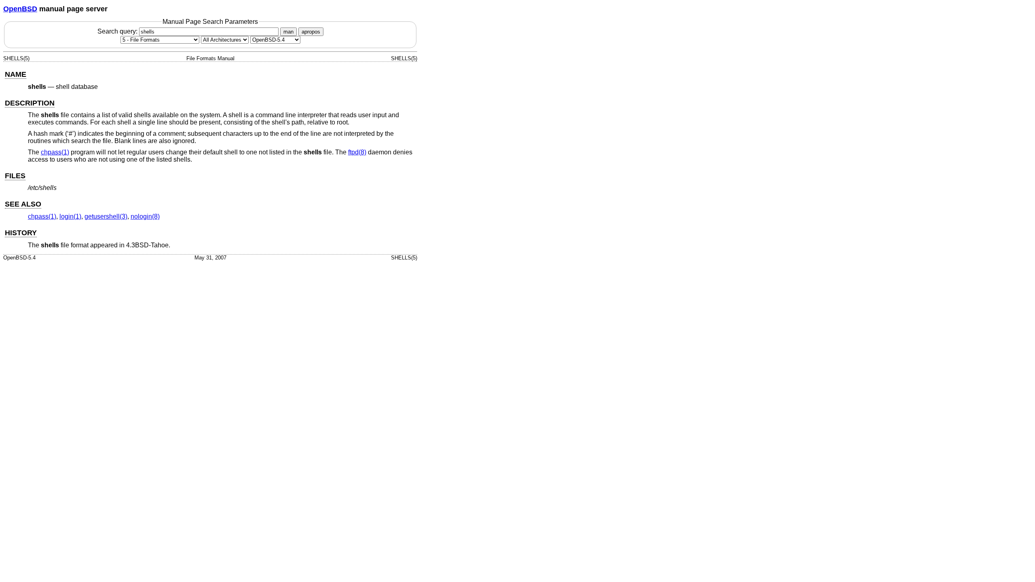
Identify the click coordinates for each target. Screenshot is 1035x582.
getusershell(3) (105, 216)
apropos (311, 32)
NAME (15, 74)
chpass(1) (55, 152)
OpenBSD (20, 9)
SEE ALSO (23, 204)
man (288, 32)
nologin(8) (145, 216)
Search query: (118, 31)
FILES (15, 176)
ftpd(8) (357, 152)
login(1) (70, 216)
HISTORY (21, 233)
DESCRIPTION (30, 103)
